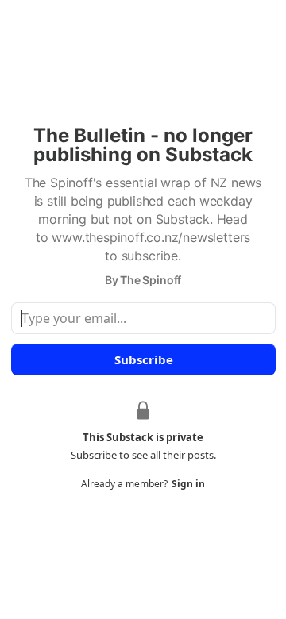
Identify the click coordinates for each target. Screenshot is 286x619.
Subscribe (143, 359)
